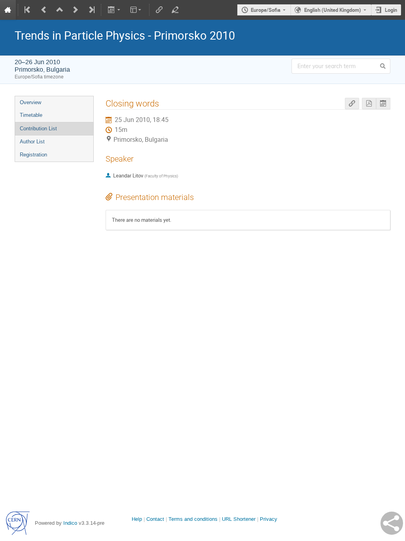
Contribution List (38, 128)
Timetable (31, 115)
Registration (33, 155)
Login (391, 9)
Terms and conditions (193, 519)
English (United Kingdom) (332, 9)
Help (137, 519)
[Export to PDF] (369, 103)
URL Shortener (238, 519)
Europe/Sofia (265, 9)
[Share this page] (391, 523)
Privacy (268, 519)
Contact (155, 519)
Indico (70, 523)
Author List (32, 142)
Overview (30, 102)
